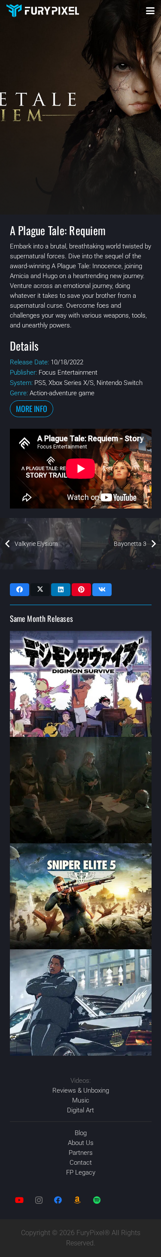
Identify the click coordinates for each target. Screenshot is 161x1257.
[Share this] (19, 589)
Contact (81, 1162)
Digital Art (80, 1110)
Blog (81, 1133)
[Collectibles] (77, 1200)
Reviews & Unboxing (80, 1090)
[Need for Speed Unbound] (81, 1002)
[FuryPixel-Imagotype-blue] (42, 10)
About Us (81, 1143)
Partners (81, 1153)
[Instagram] (39, 1200)
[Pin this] (81, 589)
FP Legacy (80, 1172)
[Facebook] (58, 1200)
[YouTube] (19, 1200)
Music (80, 1100)
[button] (150, 10)
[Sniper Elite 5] (81, 896)
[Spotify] (96, 1200)
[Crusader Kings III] (81, 790)
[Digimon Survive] (81, 684)
